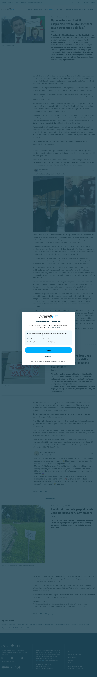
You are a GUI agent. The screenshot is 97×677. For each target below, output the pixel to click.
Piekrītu (48, 350)
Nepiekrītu (48, 356)
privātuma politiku (54, 327)
